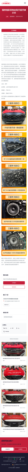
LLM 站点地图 (11, 467)
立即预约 (14, 282)
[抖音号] (20, 459)
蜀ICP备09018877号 (6, 464)
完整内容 (18, 467)
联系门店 (6, 304)
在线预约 (20, 449)
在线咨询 (8, 449)
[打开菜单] (25, 3)
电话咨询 (14, 287)
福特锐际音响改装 (8, 317)
